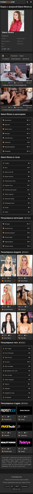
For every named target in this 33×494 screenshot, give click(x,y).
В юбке (18, 207)
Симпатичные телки (18, 181)
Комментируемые (16, 58)
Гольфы (18, 163)
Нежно (18, 212)
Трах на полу (18, 357)
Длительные (26, 58)
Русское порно (18, 237)
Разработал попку (18, 393)
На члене (18, 362)
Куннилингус (18, 120)
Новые (7, 55)
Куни (18, 167)
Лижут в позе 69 (18, 172)
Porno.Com (7, 2)
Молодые (18, 133)
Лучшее (21, 55)
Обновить (28, 218)
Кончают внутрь (18, 246)
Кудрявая (18, 388)
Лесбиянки (18, 142)
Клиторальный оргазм (18, 189)
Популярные (14, 55)
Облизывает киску (18, 203)
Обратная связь (16, 489)
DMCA (17, 486)
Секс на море (18, 375)
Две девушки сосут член (18, 370)
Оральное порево (18, 198)
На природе (18, 397)
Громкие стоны (18, 185)
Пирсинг (18, 384)
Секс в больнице (18, 353)
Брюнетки (18, 124)
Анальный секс (18, 228)
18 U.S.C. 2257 (9, 486)
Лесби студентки (18, 194)
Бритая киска (18, 129)
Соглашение (24, 486)
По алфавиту (5, 58)
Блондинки (18, 151)
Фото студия (18, 348)
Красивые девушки (18, 146)
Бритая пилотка (18, 176)
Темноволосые (18, 138)
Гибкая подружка (18, 379)
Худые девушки (18, 241)
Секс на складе (18, 366)
